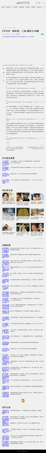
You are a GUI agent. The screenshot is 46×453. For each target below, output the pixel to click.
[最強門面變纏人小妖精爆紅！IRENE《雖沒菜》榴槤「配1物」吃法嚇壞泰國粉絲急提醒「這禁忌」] (6, 443)
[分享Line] (3, 72)
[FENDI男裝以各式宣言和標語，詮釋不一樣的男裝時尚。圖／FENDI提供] (23, 50)
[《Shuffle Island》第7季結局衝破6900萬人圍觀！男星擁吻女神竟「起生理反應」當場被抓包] (6, 437)
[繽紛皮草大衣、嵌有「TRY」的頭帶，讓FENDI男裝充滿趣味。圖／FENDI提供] (25, 117)
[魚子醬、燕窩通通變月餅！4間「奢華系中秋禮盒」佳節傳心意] (6, 312)
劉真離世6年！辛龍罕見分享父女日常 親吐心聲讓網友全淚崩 (25, 423)
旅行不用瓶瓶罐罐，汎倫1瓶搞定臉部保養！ (37, 218)
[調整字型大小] (3, 80)
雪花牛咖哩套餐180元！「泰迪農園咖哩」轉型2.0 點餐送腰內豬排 (26, 336)
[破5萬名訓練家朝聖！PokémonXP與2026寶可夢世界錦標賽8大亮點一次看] (6, 268)
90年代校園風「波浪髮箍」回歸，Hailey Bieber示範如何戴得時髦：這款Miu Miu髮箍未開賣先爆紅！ (37, 234)
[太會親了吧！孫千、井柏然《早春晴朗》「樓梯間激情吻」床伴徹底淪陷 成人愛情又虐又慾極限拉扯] (6, 356)
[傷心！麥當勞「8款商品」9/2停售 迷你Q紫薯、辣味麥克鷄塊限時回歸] (6, 275)
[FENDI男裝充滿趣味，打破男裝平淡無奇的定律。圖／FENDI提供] (25, 86)
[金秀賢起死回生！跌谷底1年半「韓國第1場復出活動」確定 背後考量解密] (6, 362)
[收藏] (3, 76)
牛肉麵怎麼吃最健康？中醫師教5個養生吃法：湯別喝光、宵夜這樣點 (26, 279)
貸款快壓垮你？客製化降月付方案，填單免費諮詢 (8, 233)
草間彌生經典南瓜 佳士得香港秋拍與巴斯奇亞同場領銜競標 (23, 219)
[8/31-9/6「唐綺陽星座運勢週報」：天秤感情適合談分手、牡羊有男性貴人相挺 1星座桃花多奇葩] (6, 306)
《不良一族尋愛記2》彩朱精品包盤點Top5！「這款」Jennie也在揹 (26, 180)
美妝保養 (22, 7)
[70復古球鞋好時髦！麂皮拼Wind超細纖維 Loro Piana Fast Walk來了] (6, 169)
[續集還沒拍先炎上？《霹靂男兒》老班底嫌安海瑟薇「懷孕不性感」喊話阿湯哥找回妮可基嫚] (6, 293)
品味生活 (39, 7)
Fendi (8, 142)
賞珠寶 (33, 7)
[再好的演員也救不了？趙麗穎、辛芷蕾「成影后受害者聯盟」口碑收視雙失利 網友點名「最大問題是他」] (6, 375)
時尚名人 (9, 7)
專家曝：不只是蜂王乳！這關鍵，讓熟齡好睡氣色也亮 (8, 202)
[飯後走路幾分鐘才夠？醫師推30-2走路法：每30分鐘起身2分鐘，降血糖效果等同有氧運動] (6, 249)
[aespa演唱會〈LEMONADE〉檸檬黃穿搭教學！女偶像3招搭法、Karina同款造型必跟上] (6, 162)
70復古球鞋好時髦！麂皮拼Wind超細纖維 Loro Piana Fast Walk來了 (26, 167)
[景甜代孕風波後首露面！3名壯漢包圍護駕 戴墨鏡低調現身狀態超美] (6, 388)
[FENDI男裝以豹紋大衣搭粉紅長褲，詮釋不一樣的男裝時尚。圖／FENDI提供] (25, 100)
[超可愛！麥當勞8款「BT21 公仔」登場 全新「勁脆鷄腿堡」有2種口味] (6, 287)
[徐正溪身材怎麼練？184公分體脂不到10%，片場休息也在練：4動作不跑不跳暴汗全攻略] (6, 369)
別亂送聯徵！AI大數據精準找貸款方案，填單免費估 (37, 202)
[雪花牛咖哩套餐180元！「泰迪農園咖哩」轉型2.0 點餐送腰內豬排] (6, 337)
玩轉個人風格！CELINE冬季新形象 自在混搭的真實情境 (23, 173)
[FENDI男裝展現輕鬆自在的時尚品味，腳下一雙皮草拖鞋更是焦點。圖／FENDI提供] (25, 136)
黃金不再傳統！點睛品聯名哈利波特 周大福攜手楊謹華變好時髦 (25, 254)
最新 (3, 7)
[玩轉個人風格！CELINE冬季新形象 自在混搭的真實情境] (6, 175)
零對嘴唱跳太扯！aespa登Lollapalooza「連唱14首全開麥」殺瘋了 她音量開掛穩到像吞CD (23, 203)
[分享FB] (3, 68)
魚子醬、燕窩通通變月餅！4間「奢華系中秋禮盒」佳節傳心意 (25, 311)
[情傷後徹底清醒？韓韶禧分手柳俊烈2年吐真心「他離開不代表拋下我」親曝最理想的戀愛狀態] (6, 394)
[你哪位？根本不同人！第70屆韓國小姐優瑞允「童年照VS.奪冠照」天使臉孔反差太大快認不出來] (6, 262)
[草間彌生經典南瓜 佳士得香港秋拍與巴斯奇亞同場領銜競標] (6, 344)
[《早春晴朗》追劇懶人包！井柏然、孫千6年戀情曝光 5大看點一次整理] (6, 431)
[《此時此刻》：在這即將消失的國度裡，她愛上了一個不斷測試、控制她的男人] (6, 331)
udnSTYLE (4, 27)
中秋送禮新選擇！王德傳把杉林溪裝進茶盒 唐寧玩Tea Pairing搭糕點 (26, 317)
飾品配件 (14, 27)
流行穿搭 (15, 7)
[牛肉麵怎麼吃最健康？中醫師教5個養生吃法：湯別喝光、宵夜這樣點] (6, 281)
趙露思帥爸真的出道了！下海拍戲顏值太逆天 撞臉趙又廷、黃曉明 (26, 410)
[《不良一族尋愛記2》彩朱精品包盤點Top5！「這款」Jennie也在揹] (6, 181)
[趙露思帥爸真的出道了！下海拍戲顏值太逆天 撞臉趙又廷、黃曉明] (6, 412)
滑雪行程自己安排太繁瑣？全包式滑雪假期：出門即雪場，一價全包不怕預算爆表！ (8, 219)
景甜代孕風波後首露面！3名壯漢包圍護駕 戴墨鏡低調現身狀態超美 (26, 386)
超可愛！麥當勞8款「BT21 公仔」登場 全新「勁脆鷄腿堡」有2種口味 (27, 286)
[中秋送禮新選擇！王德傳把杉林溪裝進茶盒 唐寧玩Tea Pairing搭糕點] (6, 319)
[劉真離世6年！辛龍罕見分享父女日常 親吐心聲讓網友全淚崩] (6, 424)
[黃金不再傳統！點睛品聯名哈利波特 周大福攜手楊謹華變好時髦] (6, 256)
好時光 (27, 7)
